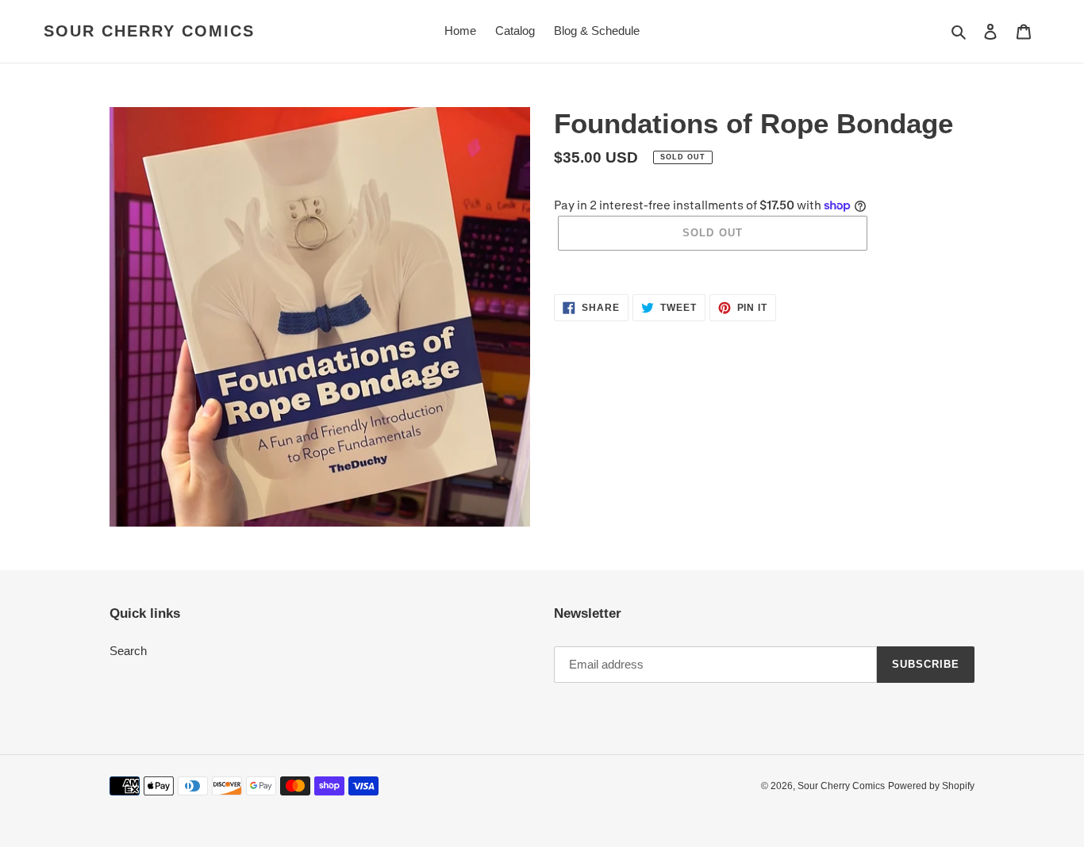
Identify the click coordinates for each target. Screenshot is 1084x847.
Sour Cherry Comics (149, 31)
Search (128, 650)
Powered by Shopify (931, 785)
